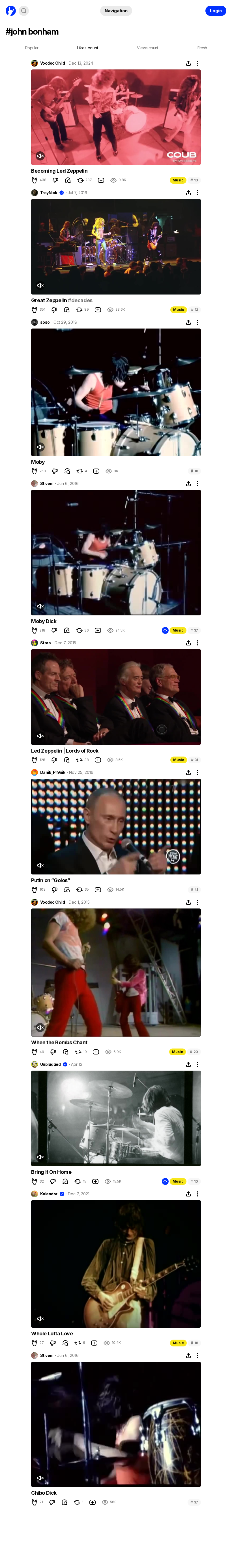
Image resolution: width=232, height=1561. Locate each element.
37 (194, 630)
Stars (45, 643)
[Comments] (68, 180)
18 (194, 471)
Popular (31, 47)
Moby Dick (43, 621)
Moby (38, 462)
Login (216, 10)
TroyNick (48, 193)
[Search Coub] (24, 11)
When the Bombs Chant (59, 1042)
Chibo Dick (44, 1493)
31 (194, 759)
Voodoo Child (52, 63)
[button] (34, 180)
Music (178, 180)
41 (194, 889)
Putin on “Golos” (50, 880)
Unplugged (50, 1064)
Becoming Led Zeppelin (59, 171)
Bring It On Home (51, 1172)
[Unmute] (40, 155)
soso (45, 322)
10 (194, 180)
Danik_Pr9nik (52, 772)
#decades (80, 300)
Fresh (202, 47)
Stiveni (46, 484)
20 (194, 1051)
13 (194, 309)
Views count (147, 47)
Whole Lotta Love (52, 1334)
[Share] (188, 63)
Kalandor (48, 1194)
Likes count (87, 47)
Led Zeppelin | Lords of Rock (64, 751)
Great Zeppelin (49, 300)
